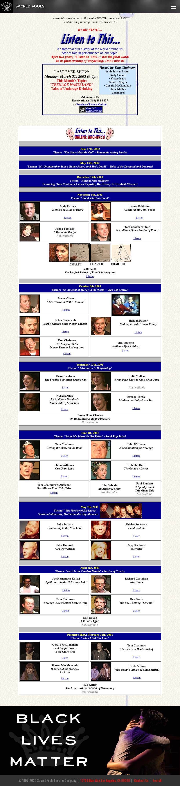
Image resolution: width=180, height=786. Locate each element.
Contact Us (141, 780)
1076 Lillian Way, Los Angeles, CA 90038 (105, 780)
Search (157, 780)
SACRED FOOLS (29, 6)
